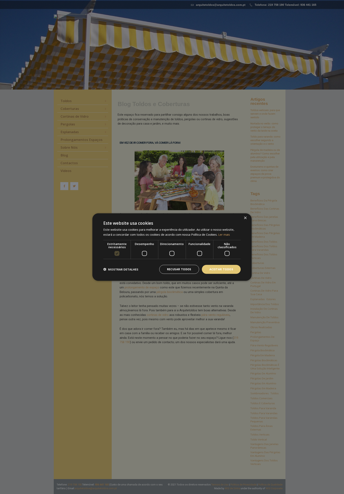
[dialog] (172, 247)
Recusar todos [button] (179, 269)
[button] (120, 269)
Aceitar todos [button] (221, 269)
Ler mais (224, 234)
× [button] (245, 218)
